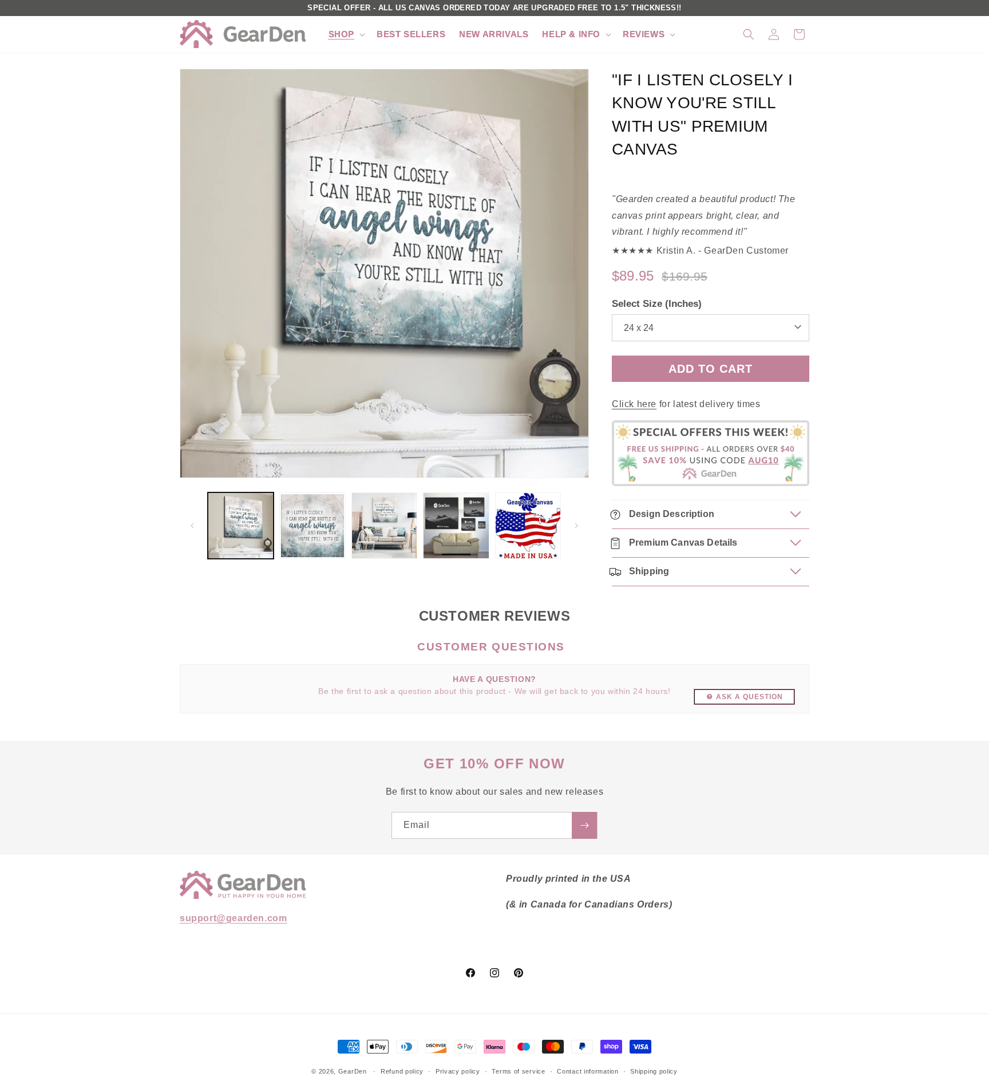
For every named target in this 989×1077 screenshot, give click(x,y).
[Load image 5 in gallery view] (528, 525)
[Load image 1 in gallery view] (241, 525)
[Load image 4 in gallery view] (456, 525)
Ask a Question (749, 697)
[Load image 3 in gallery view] (384, 525)
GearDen (352, 1071)
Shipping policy (654, 1070)
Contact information (587, 1070)
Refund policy (402, 1070)
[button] (346, 34)
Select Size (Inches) (657, 303)
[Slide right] (576, 525)
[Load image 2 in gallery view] (312, 525)
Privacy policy (458, 1070)
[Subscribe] (584, 825)
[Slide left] (192, 525)
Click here (634, 404)
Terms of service (518, 1070)
